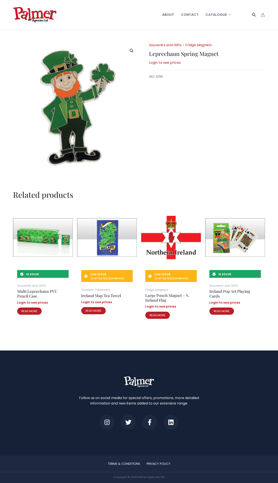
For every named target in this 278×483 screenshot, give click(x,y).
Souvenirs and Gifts (165, 45)
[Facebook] (149, 422)
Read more (29, 311)
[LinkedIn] (171, 422)
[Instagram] (107, 422)
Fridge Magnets (198, 45)
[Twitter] (128, 422)
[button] (229, 14)
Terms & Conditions (124, 464)
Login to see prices (165, 62)
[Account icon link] (263, 15)
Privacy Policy (158, 464)
